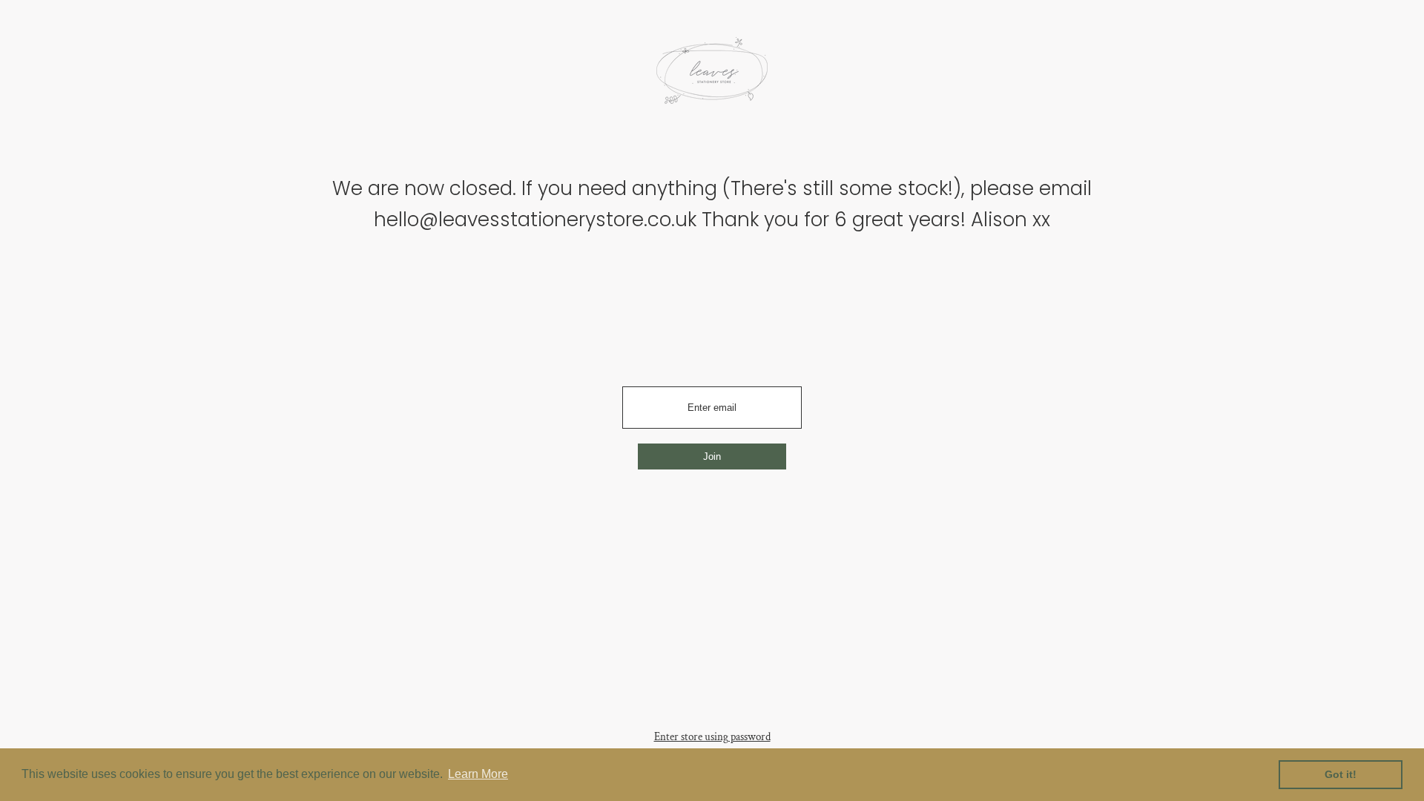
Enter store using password (712, 737)
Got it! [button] (1341, 774)
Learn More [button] (478, 774)
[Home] (712, 75)
